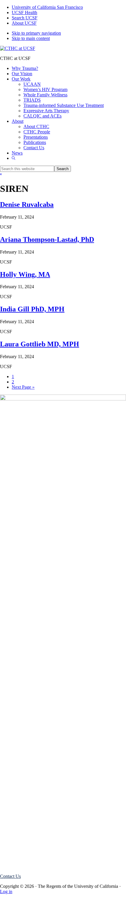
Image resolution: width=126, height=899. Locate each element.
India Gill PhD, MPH (32, 309)
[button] (13, 158)
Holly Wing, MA (25, 274)
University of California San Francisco (47, 7)
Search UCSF (25, 17)
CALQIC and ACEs (31, 855)
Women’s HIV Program (34, 866)
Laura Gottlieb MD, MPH (39, 344)
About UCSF (24, 23)
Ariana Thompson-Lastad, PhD (47, 239)
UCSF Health (24, 12)
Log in (6, 891)
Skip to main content (31, 38)
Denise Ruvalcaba (27, 204)
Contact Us (10, 876)
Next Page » (23, 387)
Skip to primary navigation (36, 33)
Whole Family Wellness (34, 860)
